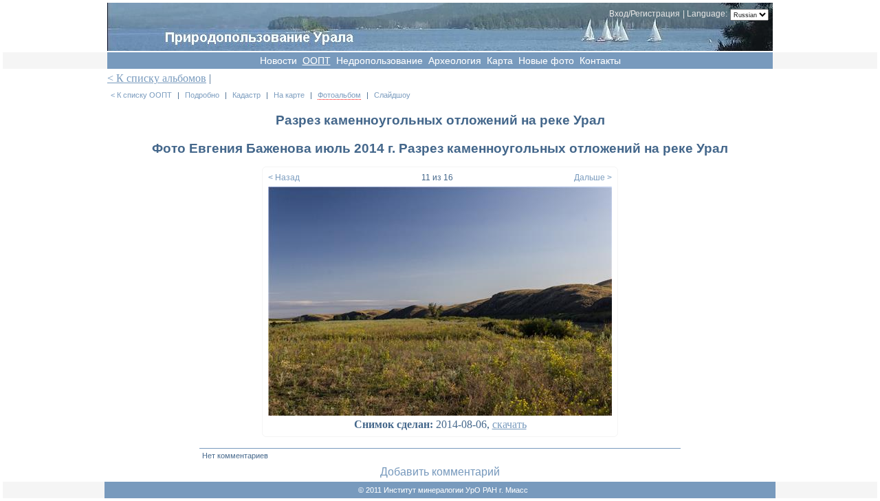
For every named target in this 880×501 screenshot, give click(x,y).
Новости (278, 60)
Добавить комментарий (440, 472)
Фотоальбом (339, 95)
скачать (509, 424)
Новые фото (546, 60)
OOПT (316, 60)
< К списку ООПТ (141, 95)
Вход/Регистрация (644, 14)
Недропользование (379, 60)
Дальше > (593, 177)
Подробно (202, 95)
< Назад (284, 177)
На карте (289, 95)
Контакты (600, 60)
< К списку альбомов (156, 78)
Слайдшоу (392, 95)
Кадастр (246, 95)
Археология (454, 60)
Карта (500, 60)
